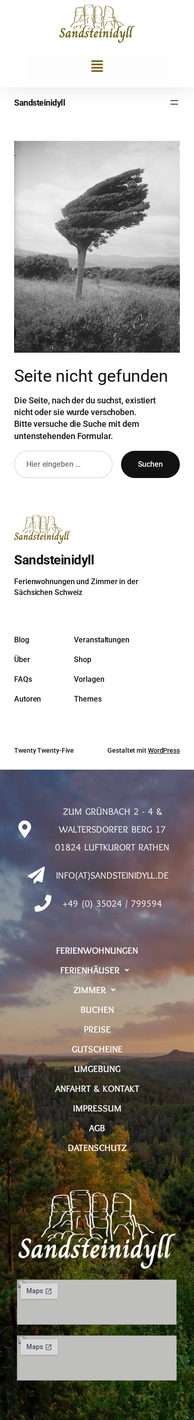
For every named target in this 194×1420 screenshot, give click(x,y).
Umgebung (97, 1068)
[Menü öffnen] (174, 102)
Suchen (150, 464)
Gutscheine (97, 1049)
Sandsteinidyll (39, 103)
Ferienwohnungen (97, 950)
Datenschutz (97, 1147)
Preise (97, 1029)
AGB (97, 1128)
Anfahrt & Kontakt (97, 1088)
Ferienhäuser (90, 970)
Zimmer (89, 990)
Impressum (97, 1108)
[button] (97, 66)
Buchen (97, 1009)
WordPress (164, 750)
